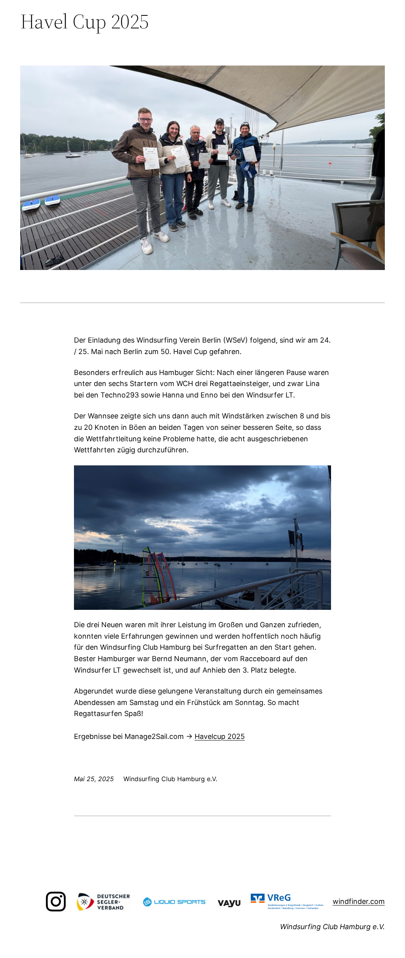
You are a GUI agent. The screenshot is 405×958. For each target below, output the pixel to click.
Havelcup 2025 (220, 736)
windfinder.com (359, 901)
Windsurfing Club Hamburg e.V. (332, 926)
